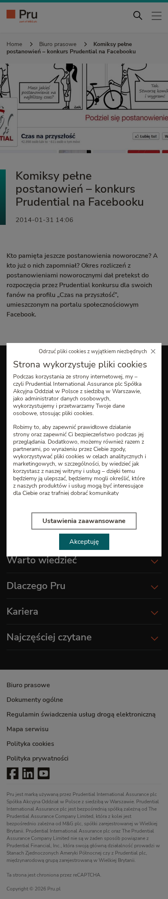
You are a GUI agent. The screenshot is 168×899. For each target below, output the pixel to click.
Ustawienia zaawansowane (84, 521)
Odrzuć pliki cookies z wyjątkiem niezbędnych (93, 351)
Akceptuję (84, 541)
